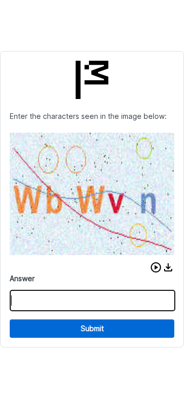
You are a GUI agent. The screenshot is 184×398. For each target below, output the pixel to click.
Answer (22, 278)
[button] (156, 267)
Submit (92, 328)
